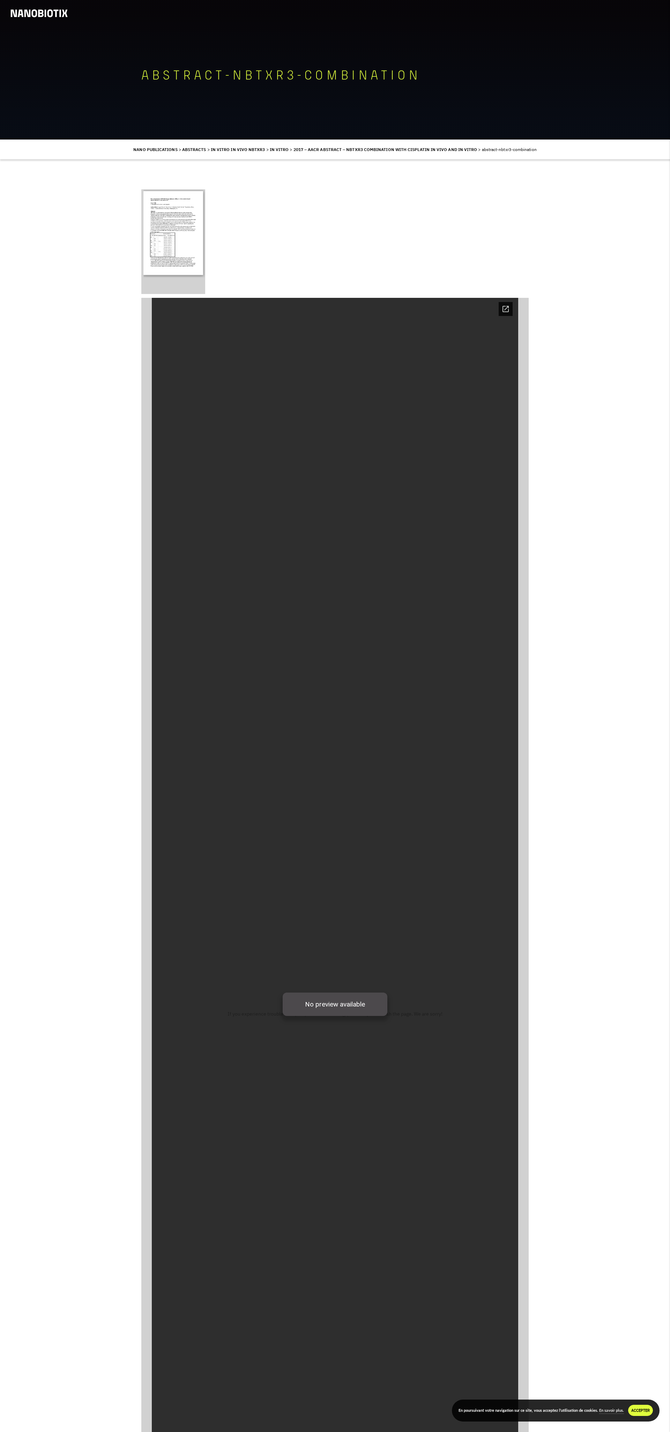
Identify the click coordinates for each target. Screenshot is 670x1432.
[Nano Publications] (39, 13)
